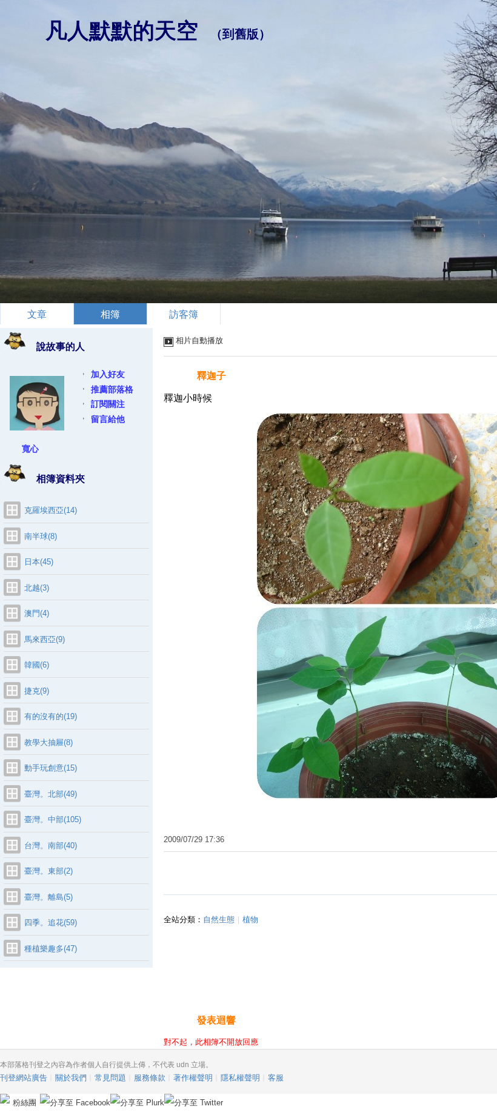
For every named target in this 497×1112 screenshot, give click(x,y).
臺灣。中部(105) (52, 819)
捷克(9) (36, 690)
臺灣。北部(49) (50, 794)
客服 (276, 1077)
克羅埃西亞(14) (50, 510)
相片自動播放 (199, 340)
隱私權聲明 (240, 1077)
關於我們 (71, 1077)
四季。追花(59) (50, 922)
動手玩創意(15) (50, 767)
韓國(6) (36, 664)
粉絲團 (24, 1102)
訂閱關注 (108, 404)
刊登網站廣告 (23, 1077)
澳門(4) (36, 613)
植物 (250, 919)
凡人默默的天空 (121, 30)
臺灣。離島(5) (48, 897)
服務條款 (149, 1077)
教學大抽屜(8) (48, 742)
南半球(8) (40, 536)
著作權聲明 (193, 1077)
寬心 (30, 449)
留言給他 (108, 419)
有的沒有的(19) (50, 716)
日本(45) (38, 561)
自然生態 (219, 919)
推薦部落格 (112, 389)
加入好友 (108, 374)
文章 (37, 314)
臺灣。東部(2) (48, 871)
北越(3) (36, 587)
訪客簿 (183, 314)
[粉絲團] (5, 1099)
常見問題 (110, 1077)
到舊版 (240, 34)
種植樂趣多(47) (50, 948)
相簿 (110, 314)
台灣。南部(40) (50, 845)
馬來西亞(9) (44, 639)
